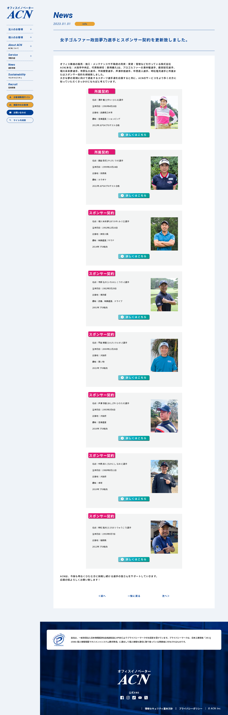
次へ (164, 596)
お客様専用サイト (19, 97)
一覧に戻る (134, 596)
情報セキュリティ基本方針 (159, 708)
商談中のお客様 (18, 104)
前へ (103, 596)
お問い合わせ (17, 112)
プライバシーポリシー (190, 708)
